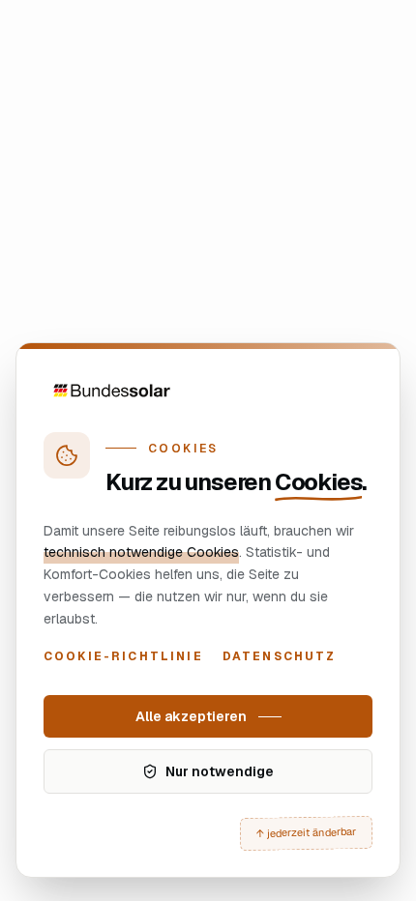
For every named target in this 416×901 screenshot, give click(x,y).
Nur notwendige (219, 771)
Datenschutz (280, 656)
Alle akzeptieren (191, 716)
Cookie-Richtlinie (123, 656)
